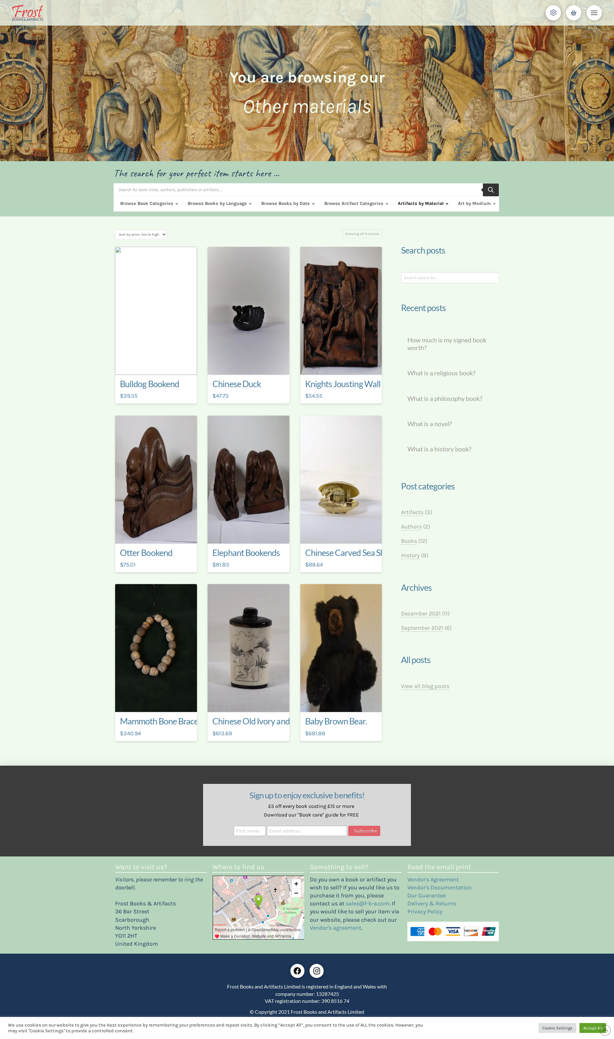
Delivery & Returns (431, 903)
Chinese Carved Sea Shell (349, 553)
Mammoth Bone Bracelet (163, 721)
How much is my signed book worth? (446, 343)
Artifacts (412, 512)
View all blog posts (425, 686)
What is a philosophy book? (444, 398)
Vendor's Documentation (439, 887)
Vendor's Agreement (433, 879)
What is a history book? (439, 449)
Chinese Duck (236, 384)
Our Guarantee (426, 895)
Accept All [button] (592, 1028)
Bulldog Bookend (149, 384)
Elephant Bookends (246, 553)
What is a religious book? (441, 373)
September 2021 (422, 627)
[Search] (491, 190)
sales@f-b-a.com (368, 903)
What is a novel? (429, 423)
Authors (411, 526)
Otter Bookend (146, 553)
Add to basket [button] (158, 364)
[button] (553, 12)
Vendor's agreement (335, 927)
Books (409, 540)
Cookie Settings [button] (557, 1028)
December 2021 (421, 613)
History (410, 555)
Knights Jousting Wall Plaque (355, 384)
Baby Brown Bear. (336, 721)
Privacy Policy (424, 911)
